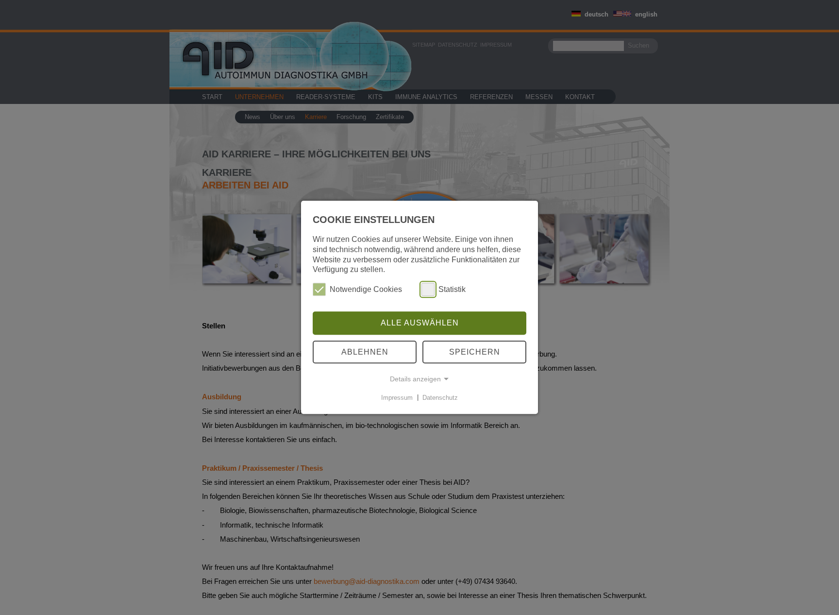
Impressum (397, 397)
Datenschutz (440, 397)
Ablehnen (364, 352)
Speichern (474, 352)
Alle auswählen (420, 323)
